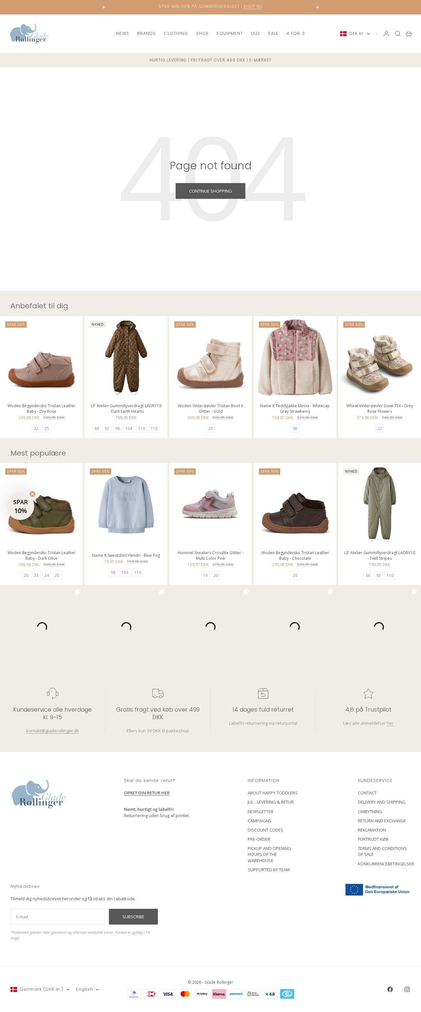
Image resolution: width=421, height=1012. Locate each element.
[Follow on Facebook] (390, 989)
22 (36, 428)
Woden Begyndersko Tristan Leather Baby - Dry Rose (42, 409)
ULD (255, 33)
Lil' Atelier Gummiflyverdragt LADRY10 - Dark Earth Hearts (126, 409)
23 (36, 575)
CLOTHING (176, 33)
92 (107, 428)
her (390, 723)
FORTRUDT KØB (373, 839)
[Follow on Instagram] (407, 989)
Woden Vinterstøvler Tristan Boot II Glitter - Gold (210, 409)
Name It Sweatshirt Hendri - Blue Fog (126, 556)
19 (205, 575)
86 (96, 428)
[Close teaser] (32, 494)
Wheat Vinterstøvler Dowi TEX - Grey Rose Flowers (379, 409)
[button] (20, 506)
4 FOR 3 (295, 33)
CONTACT (367, 793)
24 (46, 575)
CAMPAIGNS (260, 821)
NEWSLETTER (260, 811)
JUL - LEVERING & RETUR (271, 802)
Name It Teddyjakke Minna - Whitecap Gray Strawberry (295, 409)
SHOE (202, 33)
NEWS (122, 33)
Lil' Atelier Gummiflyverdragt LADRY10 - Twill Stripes (379, 556)
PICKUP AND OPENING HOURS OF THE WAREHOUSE (269, 854)
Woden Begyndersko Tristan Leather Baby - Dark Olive (42, 556)
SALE (273, 33)
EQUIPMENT (230, 33)
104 (128, 428)
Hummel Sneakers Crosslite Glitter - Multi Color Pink (210, 556)
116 (154, 428)
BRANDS (146, 33)
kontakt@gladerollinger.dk (52, 730)
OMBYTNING (370, 811)
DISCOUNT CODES (265, 830)
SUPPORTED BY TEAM (269, 870)
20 (210, 428)
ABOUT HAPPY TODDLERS (273, 793)
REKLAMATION (372, 830)
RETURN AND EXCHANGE (382, 821)
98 (117, 428)
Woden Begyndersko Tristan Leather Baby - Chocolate (295, 556)
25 (46, 428)
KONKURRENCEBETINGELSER (386, 864)
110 (141, 428)
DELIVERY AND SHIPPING (382, 802)
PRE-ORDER (259, 839)
